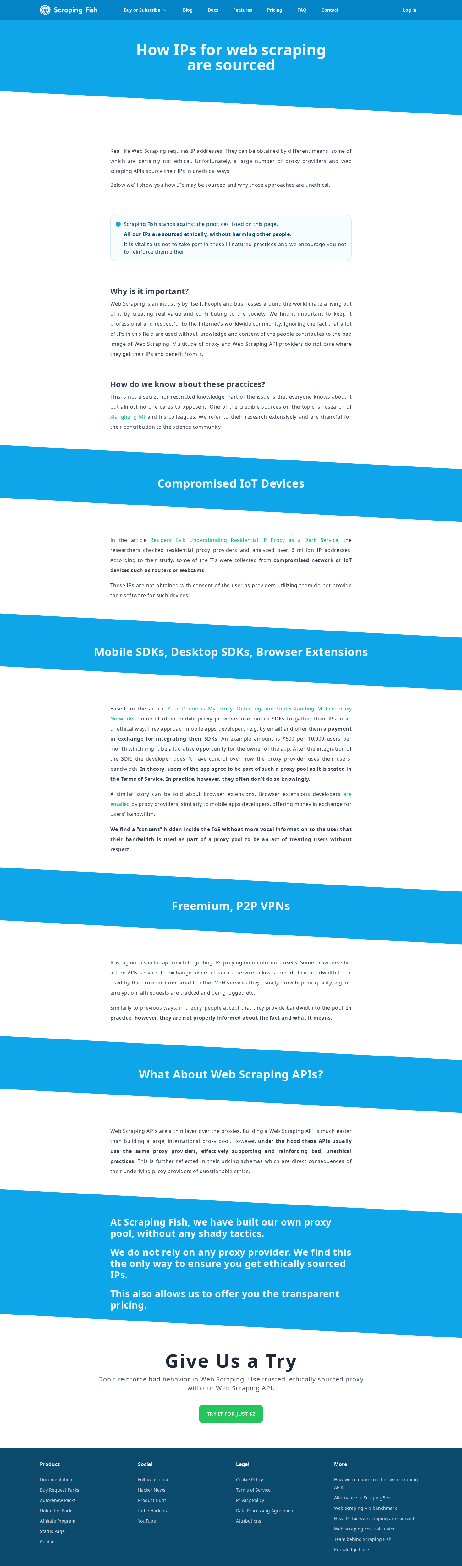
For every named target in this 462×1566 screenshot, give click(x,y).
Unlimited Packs (57, 1511)
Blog (188, 10)
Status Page (52, 1531)
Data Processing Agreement (265, 1511)
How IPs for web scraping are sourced (374, 1518)
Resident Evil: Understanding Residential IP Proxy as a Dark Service (244, 540)
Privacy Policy (250, 1500)
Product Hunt (152, 1500)
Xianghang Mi (127, 416)
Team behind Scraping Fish (363, 1539)
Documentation (56, 1479)
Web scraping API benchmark (365, 1508)
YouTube (147, 1521)
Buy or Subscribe (142, 10)
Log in (412, 10)
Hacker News (151, 1490)
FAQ (301, 10)
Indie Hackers (152, 1511)
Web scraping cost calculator (364, 1529)
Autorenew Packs (58, 1500)
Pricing (274, 10)
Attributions (248, 1521)
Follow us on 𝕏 (153, 1479)
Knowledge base (351, 1549)
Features (242, 10)
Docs (213, 10)
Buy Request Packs (59, 1490)
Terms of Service (253, 1490)
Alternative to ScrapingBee (362, 1498)
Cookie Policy (249, 1479)
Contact (330, 10)
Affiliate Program (57, 1521)
